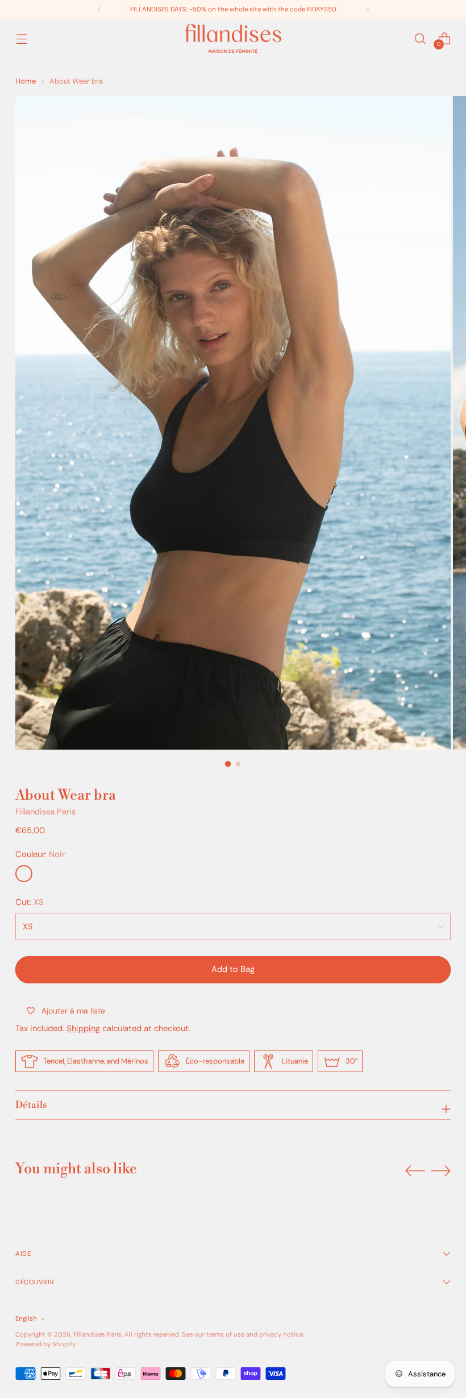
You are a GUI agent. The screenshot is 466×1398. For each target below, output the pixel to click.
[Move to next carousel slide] (441, 1170)
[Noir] (23, 873)
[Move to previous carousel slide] (415, 1171)
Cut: (29, 902)
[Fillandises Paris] (233, 38)
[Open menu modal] (21, 38)
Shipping (83, 1028)
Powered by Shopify (45, 1344)
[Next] (367, 9)
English (26, 1318)
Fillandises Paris (45, 811)
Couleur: (40, 854)
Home (25, 81)
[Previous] (99, 9)
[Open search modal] (420, 38)
